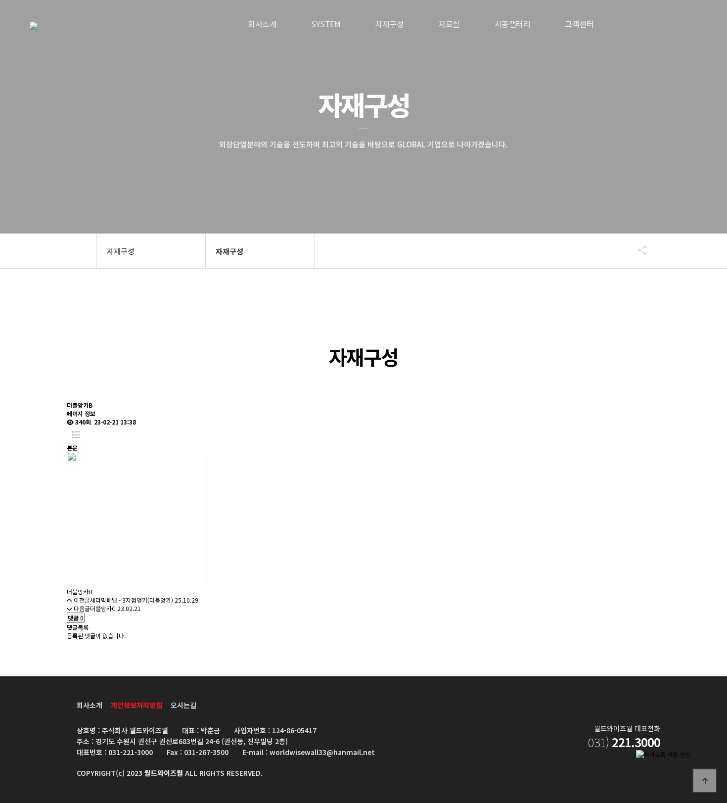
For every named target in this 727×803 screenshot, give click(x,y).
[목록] (76, 434)
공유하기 (637, 249)
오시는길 (183, 705)
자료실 (449, 24)
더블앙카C (103, 608)
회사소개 (262, 24)
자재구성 (389, 24)
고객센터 (579, 24)
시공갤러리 (513, 24)
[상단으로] (704, 780)
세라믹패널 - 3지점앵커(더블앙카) (131, 600)
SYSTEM (325, 24)
